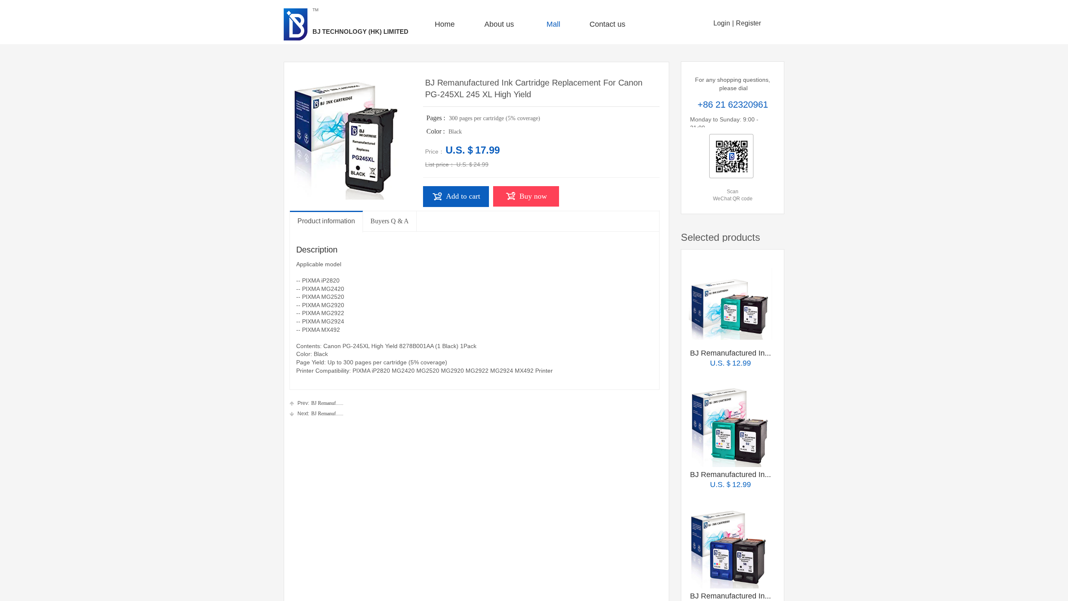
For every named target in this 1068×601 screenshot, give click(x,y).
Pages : (436, 117)
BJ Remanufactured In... (730, 353)
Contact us (607, 24)
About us (499, 24)
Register (748, 23)
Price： (434, 151)
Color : (436, 131)
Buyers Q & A (389, 221)
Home (445, 24)
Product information (326, 221)
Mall (553, 24)
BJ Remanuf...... (320, 403)
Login (721, 23)
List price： (440, 164)
